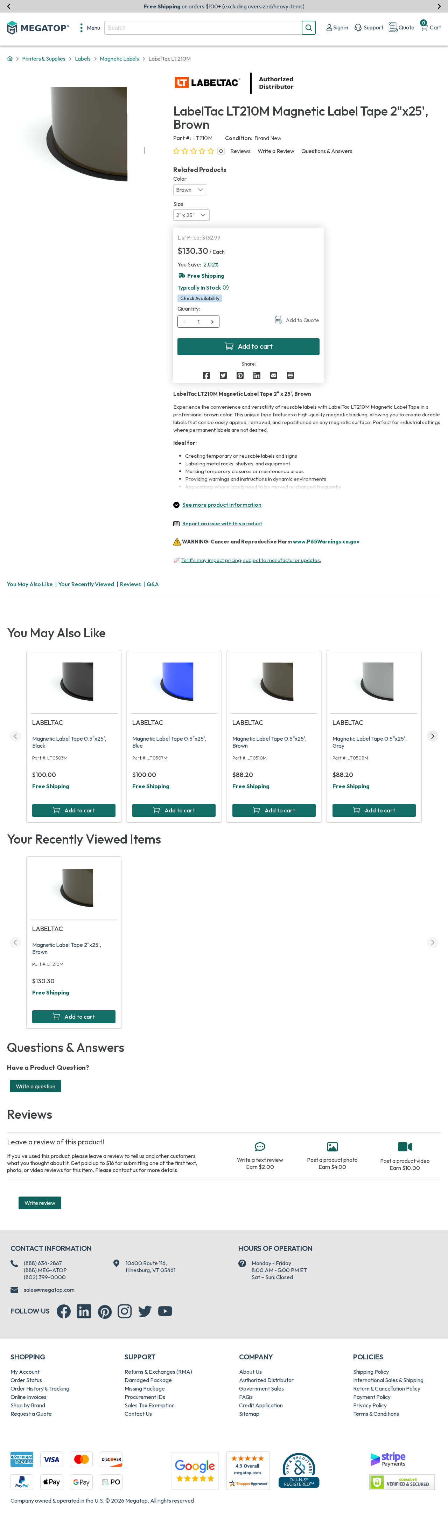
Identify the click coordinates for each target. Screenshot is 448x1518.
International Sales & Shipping (388, 1380)
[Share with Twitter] (223, 375)
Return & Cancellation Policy (386, 1388)
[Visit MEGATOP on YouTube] (165, 1311)
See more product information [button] (221, 504)
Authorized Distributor (266, 1380)
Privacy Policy (370, 1405)
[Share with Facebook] (206, 375)
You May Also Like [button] (29, 584)
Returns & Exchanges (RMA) (158, 1371)
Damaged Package (148, 1380)
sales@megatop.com (49, 1289)
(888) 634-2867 (43, 1263)
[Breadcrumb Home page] (10, 58)
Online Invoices (28, 1396)
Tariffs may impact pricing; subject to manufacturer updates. (251, 560)
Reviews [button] (240, 151)
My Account (25, 1371)
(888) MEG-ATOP (45, 1270)
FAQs (246, 1396)
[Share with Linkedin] (256, 375)
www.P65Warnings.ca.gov (326, 541)
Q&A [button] (153, 584)
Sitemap (249, 1413)
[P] (290, 375)
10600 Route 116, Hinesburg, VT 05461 (150, 1267)
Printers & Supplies (43, 58)
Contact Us (138, 1413)
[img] (293, 83)
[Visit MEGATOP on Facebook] (64, 1311)
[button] (226, 287)
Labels (83, 58)
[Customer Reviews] (248, 1470)
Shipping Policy (371, 1371)
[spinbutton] (198, 322)
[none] (90, 28)
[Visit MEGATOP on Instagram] (125, 1311)
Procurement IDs (145, 1396)
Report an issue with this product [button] (222, 523)
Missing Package (145, 1388)
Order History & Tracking (39, 1388)
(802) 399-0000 (45, 1277)
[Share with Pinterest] (240, 375)
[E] (273, 375)
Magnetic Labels (119, 58)
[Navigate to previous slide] (9, 6)
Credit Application (261, 1405)
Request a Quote (31, 1413)
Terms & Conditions (376, 1413)
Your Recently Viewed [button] (86, 584)
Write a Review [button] (276, 151)
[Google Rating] (194, 1470)
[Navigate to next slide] (439, 6)
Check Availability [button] (199, 298)
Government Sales (261, 1388)
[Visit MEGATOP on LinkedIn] (84, 1311)
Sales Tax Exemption (150, 1405)
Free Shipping (50, 786)
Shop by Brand (27, 1405)
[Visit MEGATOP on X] (145, 1311)
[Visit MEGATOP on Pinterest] (104, 1311)
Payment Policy (372, 1396)
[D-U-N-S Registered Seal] (298, 1470)
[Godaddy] (387, 1458)
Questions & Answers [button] (326, 151)
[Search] (309, 28)
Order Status (26, 1380)
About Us (250, 1371)
